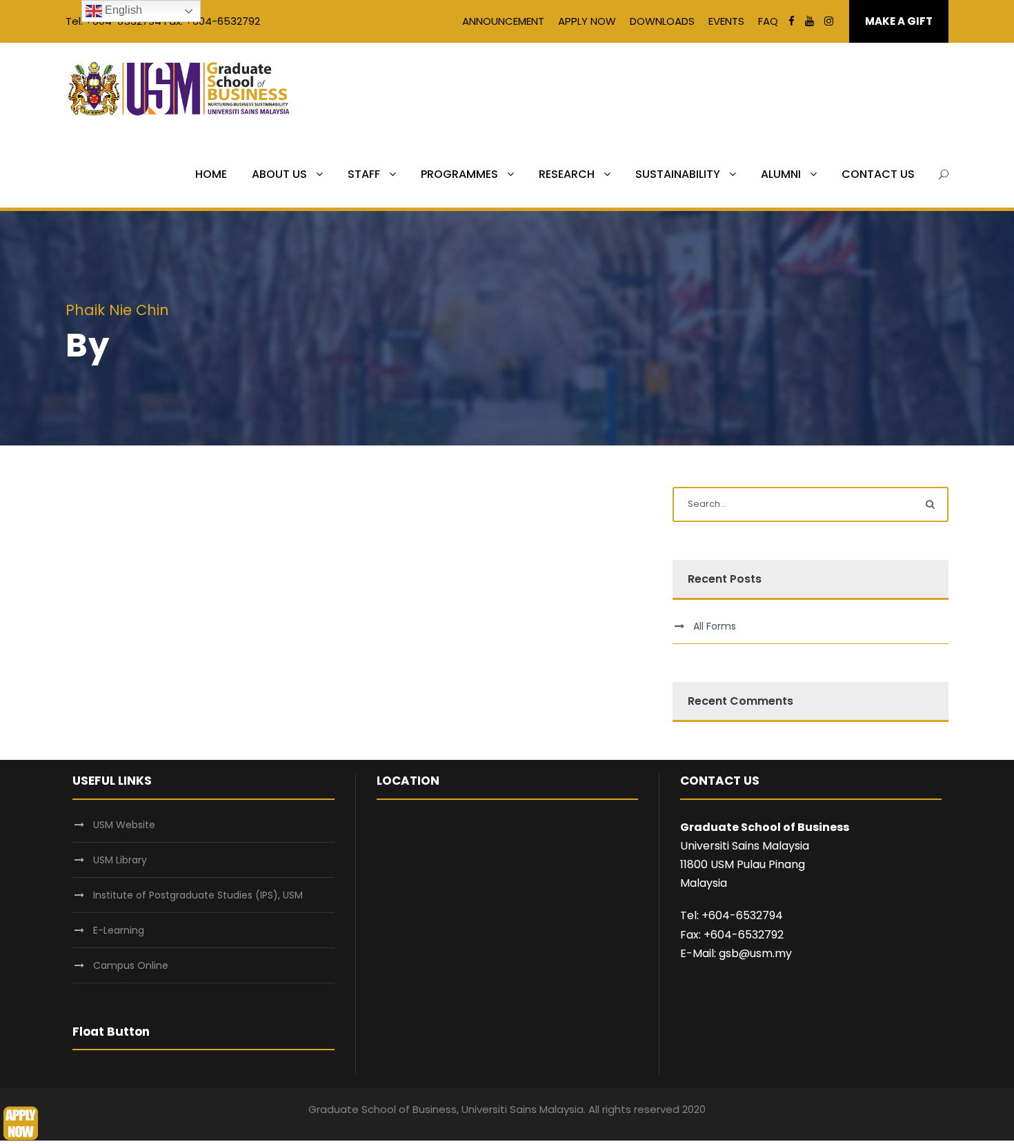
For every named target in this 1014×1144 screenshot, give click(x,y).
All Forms (714, 626)
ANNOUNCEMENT (503, 21)
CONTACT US (878, 174)
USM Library (120, 860)
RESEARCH (567, 174)
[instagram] (828, 21)
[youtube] (809, 21)
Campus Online (130, 965)
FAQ (768, 21)
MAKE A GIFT (899, 21)
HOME (211, 174)
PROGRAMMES (459, 174)
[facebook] (791, 21)
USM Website (124, 825)
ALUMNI (781, 174)
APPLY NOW (587, 21)
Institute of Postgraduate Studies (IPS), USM (198, 895)
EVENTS (726, 21)
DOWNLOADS (662, 21)
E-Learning (118, 930)
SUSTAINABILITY (677, 174)
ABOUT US (279, 174)
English (122, 10)
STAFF (364, 174)
